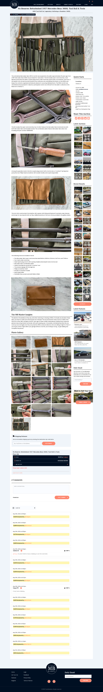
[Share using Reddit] (85, 118)
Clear (50, 497)
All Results (82, 304)
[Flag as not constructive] (67, 550)
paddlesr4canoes (83, 89)
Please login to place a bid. (20, 468)
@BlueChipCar (27, 644)
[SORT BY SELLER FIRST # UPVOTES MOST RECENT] (23, 508)
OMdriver (15, 550)
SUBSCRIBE (85, 384)
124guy (14, 588)
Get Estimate (48, 443)
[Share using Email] (88, 118)
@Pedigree (27, 516)
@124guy (15, 554)
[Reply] (68, 550)
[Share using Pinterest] (82, 118)
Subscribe (85, 680)
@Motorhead (28, 525)
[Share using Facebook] (79, 118)
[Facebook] (89, 1)
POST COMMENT (62, 497)
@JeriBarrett (27, 635)
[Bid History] (15, 464)
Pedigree (65, 457)
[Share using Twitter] (76, 118)
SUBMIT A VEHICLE (83, 402)
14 (67, 464)
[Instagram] (92, 1)
